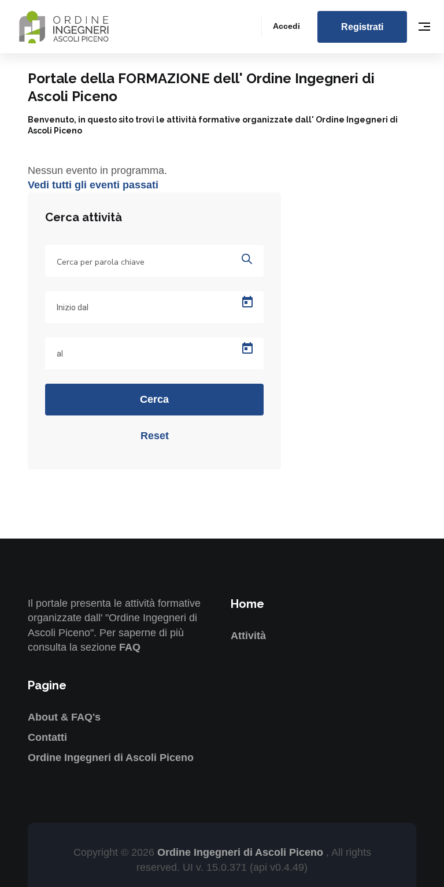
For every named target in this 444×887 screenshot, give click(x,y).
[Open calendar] (247, 302)
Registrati (362, 27)
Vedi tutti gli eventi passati (93, 185)
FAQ (129, 647)
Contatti (47, 737)
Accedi (286, 26)
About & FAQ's (64, 717)
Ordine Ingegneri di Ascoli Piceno (111, 757)
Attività (248, 635)
